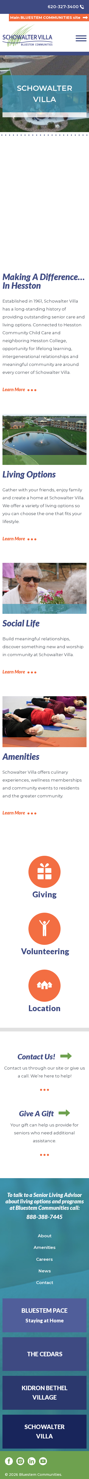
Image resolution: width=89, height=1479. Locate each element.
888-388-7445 (44, 1217)
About (44, 1235)
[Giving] (44, 872)
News (44, 1270)
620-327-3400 (63, 6)
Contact (44, 1282)
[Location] (44, 986)
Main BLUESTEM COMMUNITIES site (45, 17)
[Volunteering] (44, 929)
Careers (44, 1259)
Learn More (13, 389)
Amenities (45, 1247)
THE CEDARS (44, 1354)
